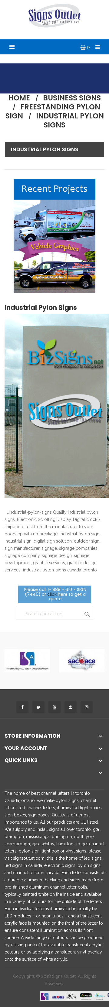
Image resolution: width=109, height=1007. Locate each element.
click (52, 594)
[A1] (27, 660)
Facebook (22, 707)
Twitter (38, 707)
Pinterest (70, 707)
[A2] (81, 660)
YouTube (54, 707)
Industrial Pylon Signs (44, 149)
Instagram (87, 707)
